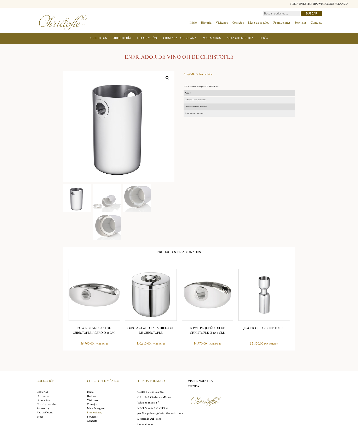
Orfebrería (122, 38)
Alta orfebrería (240, 38)
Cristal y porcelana (179, 38)
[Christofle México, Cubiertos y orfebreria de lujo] (63, 32)
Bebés (263, 38)
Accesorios (211, 38)
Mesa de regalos (258, 22)
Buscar (311, 13)
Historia (206, 22)
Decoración (147, 38)
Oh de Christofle (212, 86)
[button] (167, 78)
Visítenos (222, 22)
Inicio (193, 22)
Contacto (316, 22)
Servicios (300, 22)
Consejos (238, 22)
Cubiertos (98, 38)
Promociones (281, 22)
